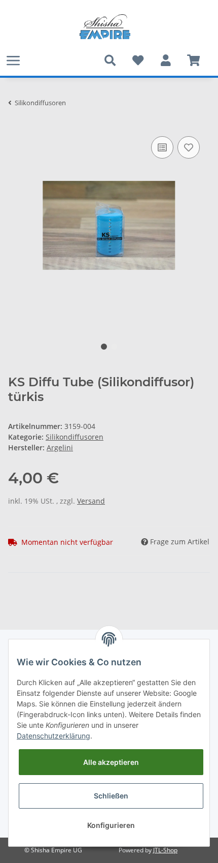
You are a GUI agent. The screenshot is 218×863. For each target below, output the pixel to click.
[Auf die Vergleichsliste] (162, 147)
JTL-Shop (165, 850)
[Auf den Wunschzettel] (188, 147)
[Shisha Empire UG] (105, 27)
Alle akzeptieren (111, 762)
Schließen (111, 795)
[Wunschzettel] (137, 60)
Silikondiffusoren (74, 437)
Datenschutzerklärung (53, 735)
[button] (165, 60)
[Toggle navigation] (13, 60)
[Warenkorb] (193, 60)
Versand (91, 501)
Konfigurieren (111, 825)
